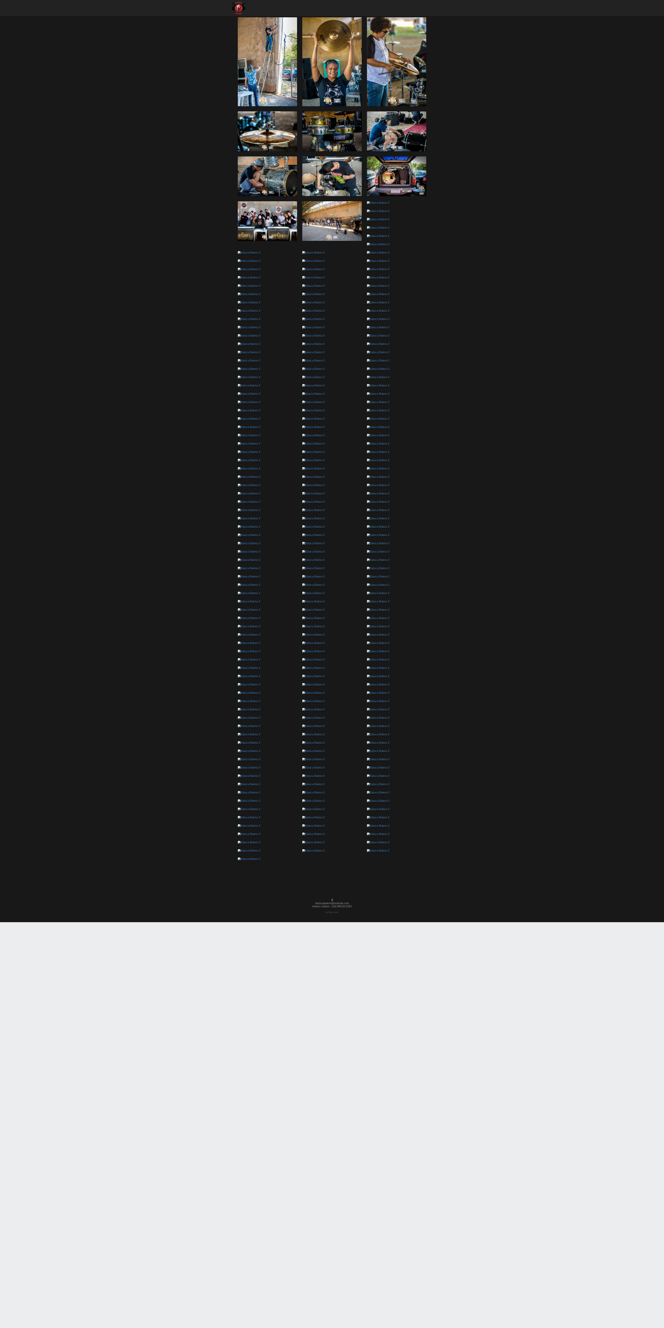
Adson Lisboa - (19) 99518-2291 (332, 906)
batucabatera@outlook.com (332, 903)
